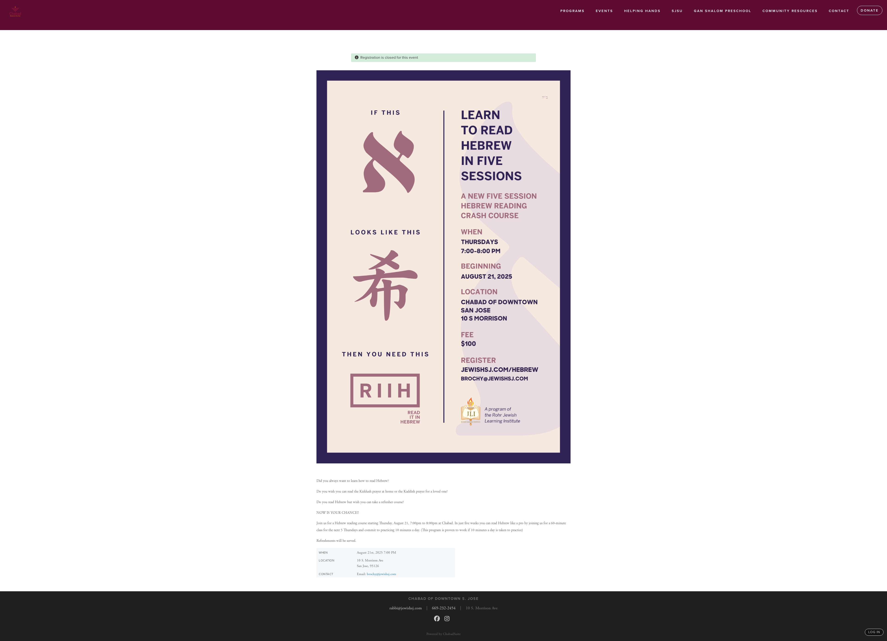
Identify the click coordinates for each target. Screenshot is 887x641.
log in (874, 632)
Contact (839, 11)
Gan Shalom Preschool (722, 11)
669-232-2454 (444, 608)
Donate (870, 10)
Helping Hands (642, 11)
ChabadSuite (452, 634)
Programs (572, 11)
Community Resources (790, 11)
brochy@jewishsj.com (381, 574)
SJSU (677, 11)
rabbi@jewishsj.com (405, 608)
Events (604, 11)
